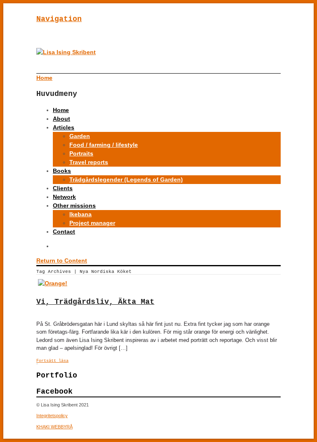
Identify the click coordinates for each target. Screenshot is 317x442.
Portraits (81, 153)
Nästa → (37, 363)
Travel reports (88, 162)
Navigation (59, 19)
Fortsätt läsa (52, 360)
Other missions (74, 205)
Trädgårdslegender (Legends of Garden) (126, 179)
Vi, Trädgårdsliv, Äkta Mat (95, 302)
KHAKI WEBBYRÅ (54, 426)
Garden (79, 136)
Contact (64, 231)
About (61, 118)
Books (62, 170)
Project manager (92, 223)
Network (64, 197)
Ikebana (80, 214)
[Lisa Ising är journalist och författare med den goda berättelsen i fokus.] (66, 52)
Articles (63, 127)
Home (61, 110)
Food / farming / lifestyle (103, 144)
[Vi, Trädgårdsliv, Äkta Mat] (52, 283)
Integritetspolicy (52, 415)
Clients (63, 188)
